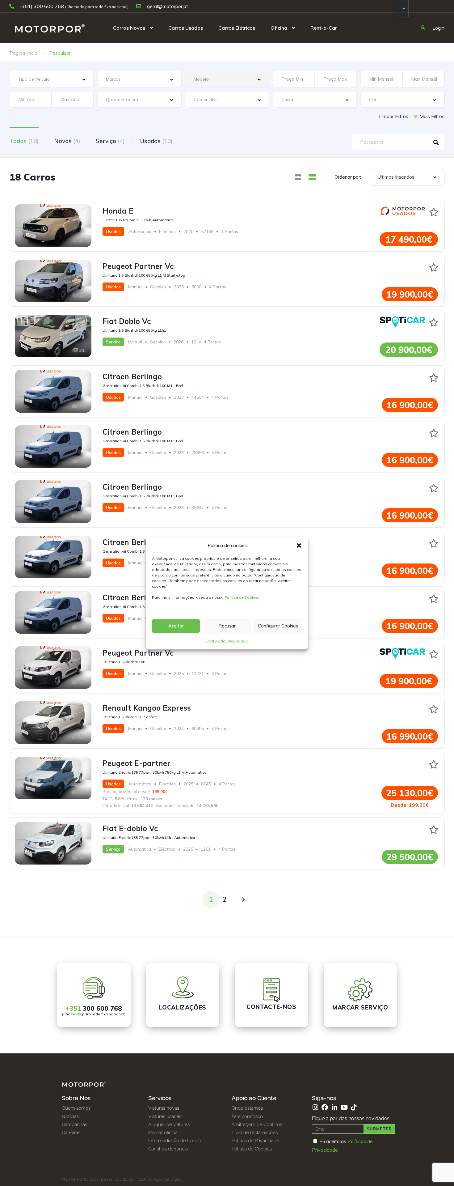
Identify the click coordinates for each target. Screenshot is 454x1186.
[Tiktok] (353, 1107)
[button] (299, 545)
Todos (24, 141)
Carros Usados (185, 28)
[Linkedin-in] (334, 1107)
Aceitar (176, 626)
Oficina (279, 28)
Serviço (110, 141)
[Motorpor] (49, 28)
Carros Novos (129, 28)
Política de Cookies (242, 597)
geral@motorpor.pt (167, 6)
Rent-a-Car (323, 28)
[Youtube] (344, 1107)
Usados (156, 141)
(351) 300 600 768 (42, 6)
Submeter (379, 1128)
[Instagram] (315, 1107)
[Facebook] (325, 1107)
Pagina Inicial (24, 53)
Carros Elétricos (236, 28)
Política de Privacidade (227, 641)
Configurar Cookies (278, 626)
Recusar (227, 626)
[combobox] (52, 79)
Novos (67, 141)
